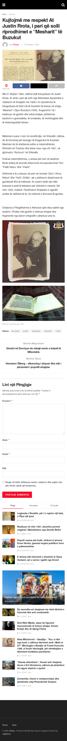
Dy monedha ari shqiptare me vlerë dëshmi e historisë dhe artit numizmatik (40, 611)
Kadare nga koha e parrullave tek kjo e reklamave (31, 597)
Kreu (4, 14)
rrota (58, 331)
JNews (12, 730)
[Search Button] (63, 4)
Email (6, 454)
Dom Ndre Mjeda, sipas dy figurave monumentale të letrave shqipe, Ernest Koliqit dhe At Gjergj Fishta (37, 625)
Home (5, 724)
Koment (7, 400)
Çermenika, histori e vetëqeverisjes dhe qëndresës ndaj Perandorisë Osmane (38, 680)
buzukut (15, 331)
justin (26, 331)
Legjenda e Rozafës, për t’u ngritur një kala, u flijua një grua (40, 515)
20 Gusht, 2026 (25, 672)
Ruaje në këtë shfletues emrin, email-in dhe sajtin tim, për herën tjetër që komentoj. (33, 484)
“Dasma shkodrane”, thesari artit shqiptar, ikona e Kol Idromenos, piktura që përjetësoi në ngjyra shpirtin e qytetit (40, 665)
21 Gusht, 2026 (12, 601)
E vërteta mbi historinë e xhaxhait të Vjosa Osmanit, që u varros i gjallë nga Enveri (39, 558)
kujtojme (36, 331)
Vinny (16, 44)
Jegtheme (6, 733)
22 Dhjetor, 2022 (31, 44)
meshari (48, 331)
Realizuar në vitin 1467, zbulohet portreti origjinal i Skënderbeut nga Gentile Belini (39, 528)
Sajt (4, 468)
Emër (6, 440)
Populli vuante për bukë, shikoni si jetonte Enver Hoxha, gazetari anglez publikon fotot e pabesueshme (40, 543)
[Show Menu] (3, 4)
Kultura (12, 14)
